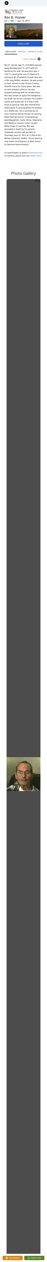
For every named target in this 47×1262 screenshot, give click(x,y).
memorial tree (35, 152)
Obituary (10, 51)
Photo (22, 51)
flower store (35, 155)
